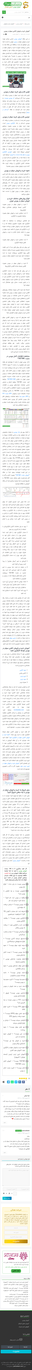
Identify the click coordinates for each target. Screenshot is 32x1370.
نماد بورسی (17, 432)
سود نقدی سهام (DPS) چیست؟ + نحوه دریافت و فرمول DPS (14, 1014)
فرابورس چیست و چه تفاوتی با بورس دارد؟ (14, 892)
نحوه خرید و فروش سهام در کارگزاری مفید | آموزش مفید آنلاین (14, 1048)
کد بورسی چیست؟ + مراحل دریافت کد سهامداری (14, 906)
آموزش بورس (15, 34)
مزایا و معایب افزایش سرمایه (21, 1305)
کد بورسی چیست (9, 98)
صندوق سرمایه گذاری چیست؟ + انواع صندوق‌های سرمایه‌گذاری (14, 940)
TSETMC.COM (11, 379)
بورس (15, 42)
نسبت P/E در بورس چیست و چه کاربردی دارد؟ (14, 1001)
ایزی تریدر (23, 676)
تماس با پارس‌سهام (15, 1340)
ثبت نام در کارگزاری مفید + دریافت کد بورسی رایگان (14, 926)
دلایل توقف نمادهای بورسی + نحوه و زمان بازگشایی (14, 967)
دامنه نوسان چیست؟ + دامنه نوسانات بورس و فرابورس (14, 974)
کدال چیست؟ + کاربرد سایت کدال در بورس (14, 1069)
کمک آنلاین (16, 1271)
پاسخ (5, 1122)
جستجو (27, 12)
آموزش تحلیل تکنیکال (23, 1324)
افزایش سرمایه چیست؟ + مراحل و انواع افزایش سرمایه (14, 1021)
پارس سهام (13, 638)
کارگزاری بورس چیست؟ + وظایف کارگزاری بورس (14, 919)
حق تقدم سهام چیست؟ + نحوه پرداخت (14, 1028)
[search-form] (4, 12)
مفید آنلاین (23, 670)
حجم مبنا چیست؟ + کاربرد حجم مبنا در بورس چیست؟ (14, 980)
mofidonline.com (19, 710)
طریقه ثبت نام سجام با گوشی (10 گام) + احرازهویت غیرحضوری (14, 912)
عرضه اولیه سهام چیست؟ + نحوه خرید (14, 946)
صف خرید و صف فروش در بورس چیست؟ (14, 987)
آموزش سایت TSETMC (22, 475)
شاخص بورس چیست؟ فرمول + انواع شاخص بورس (14, 994)
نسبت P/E (5, 394)
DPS (27, 396)
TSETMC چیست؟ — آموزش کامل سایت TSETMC (14, 1062)
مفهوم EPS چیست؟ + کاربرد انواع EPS (14, 1008)
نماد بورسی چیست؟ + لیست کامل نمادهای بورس (14, 953)
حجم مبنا (22, 396)
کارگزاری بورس (10, 123)
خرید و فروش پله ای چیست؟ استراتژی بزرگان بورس (14, 1042)
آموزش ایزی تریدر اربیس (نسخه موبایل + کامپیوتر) (14, 1055)
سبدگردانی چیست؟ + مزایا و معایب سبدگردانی (14, 933)
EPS (10, 394)
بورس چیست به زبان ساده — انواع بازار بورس (14, 885)
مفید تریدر (23, 679)
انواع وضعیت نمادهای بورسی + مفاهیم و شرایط (14, 960)
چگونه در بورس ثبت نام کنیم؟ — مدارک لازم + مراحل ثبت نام (14, 899)
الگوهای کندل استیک (24, 1327)
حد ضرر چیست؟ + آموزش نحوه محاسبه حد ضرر (14, 1035)
